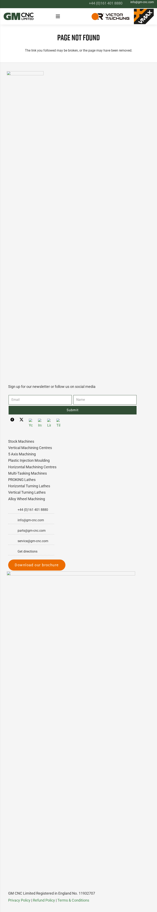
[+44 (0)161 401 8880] (13, 509)
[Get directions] (13, 551)
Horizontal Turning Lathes (29, 486)
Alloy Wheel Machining (26, 499)
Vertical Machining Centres (30, 448)
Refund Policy (44, 900)
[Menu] (58, 16)
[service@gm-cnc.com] (13, 541)
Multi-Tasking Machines (27, 473)
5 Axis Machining (22, 454)
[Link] (18, 16)
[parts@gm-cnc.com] (13, 530)
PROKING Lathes (22, 479)
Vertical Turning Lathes (27, 492)
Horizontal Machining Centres (32, 467)
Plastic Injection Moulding (29, 460)
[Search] (83, 16)
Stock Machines (21, 441)
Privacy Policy (19, 900)
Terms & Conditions (73, 900)
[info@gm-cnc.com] (13, 520)
